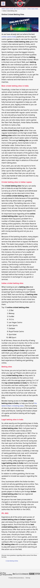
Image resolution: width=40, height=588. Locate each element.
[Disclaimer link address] (20, 574)
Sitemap (27, 578)
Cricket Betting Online (12, 561)
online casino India (9, 37)
